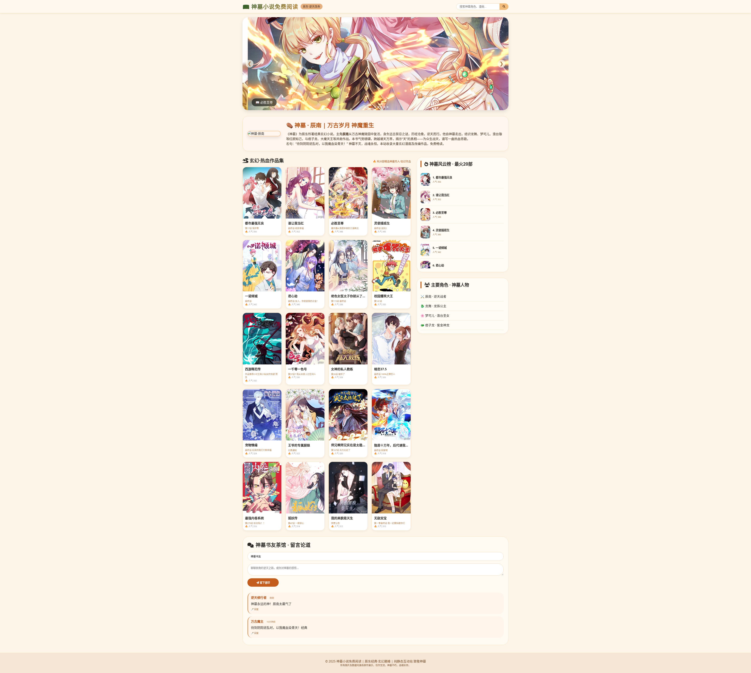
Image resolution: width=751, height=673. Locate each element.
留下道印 (264, 582)
